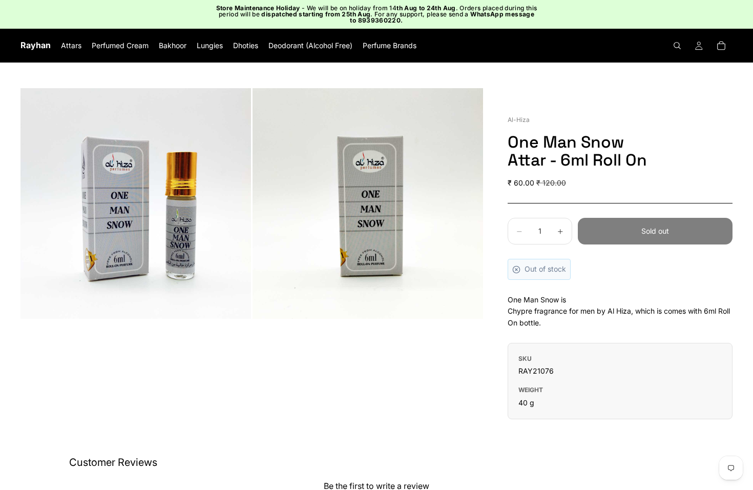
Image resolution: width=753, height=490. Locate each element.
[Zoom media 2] (368, 203)
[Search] (677, 45)
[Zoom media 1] (135, 203)
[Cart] (721, 45)
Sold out (655, 231)
